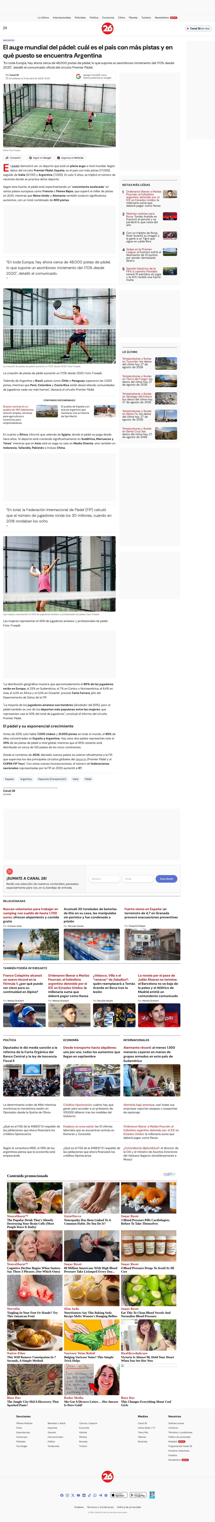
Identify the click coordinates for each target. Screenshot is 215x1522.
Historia (83, 1432)
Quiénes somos (176, 1423)
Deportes (8, 40)
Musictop (142, 1441)
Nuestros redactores (178, 1450)
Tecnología (21, 1446)
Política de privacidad (179, 1437)
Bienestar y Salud (56, 1423)
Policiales (20, 1441)
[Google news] (106, 1495)
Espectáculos (23, 1432)
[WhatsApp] (94, 1495)
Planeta (83, 1437)
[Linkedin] (83, 1495)
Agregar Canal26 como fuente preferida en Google (97, 76)
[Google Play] (138, 1495)
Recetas (83, 1441)
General (52, 1432)
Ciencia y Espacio (88, 1423)
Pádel (88, 779)
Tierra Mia (143, 1432)
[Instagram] (67, 1495)
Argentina (26, 779)
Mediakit (176, 1441)
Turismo (83, 1446)
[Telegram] (100, 1495)
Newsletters (178, 1459)
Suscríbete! (166, 878)
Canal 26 (14, 75)
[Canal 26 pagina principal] (107, 33)
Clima (19, 1427)
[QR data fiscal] (152, 1497)
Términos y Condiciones (100, 1507)
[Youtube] (78, 1495)
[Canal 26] (107, 1477)
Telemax (142, 1437)
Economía (71, 1040)
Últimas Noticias (24, 1423)
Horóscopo (21, 1437)
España (9, 779)
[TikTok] (89, 1495)
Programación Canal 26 (180, 1446)
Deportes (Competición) (52, 779)
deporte (81, 759)
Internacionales (136, 1040)
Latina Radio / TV (146, 1427)
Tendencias (53, 1446)
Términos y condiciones (180, 1432)
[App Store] (119, 1495)
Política (9, 1040)
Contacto (173, 1427)
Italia (75, 779)
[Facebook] (61, 1495)
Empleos (172, 1455)
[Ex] (72, 1495)
